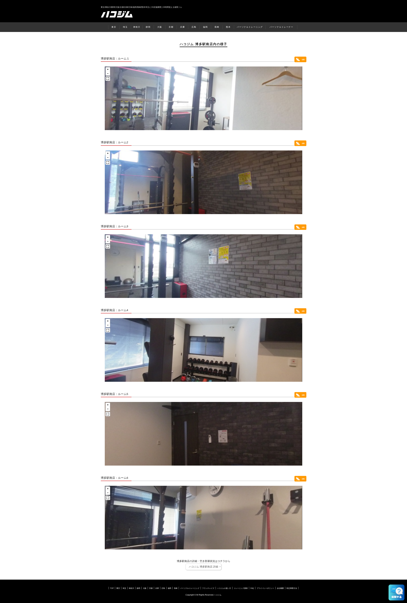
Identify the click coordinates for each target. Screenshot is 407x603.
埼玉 (125, 27)
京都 (171, 27)
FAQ (252, 588)
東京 (113, 27)
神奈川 (136, 27)
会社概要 (280, 588)
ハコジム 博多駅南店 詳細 (203, 566)
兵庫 (182, 27)
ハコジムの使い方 (224, 588)
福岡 (205, 27)
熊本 (228, 27)
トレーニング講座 (241, 588)
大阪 (159, 27)
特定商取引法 (291, 588)
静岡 (148, 27)
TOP (112, 588)
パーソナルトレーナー (281, 27)
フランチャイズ (208, 588)
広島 (194, 27)
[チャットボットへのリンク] (396, 592)
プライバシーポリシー (265, 588)
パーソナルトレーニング (250, 27)
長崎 (216, 27)
